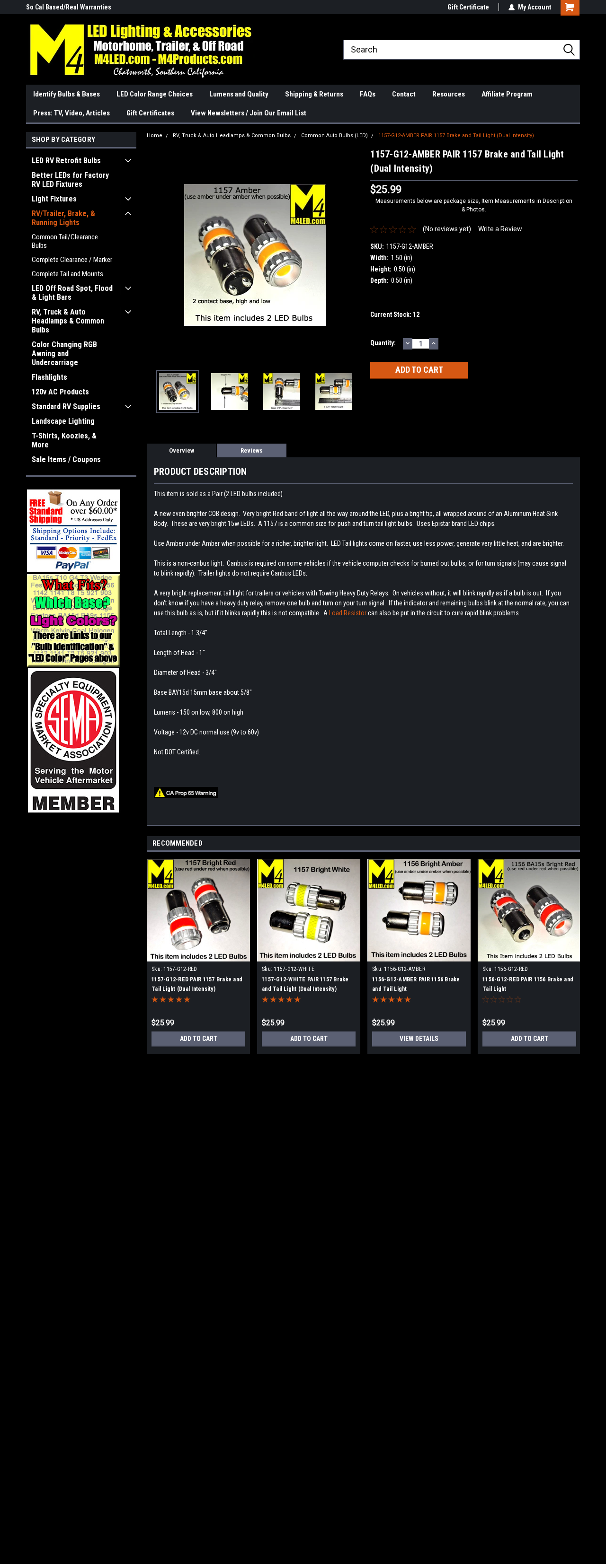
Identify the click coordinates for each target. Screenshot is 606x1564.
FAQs (367, 94)
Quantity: (383, 343)
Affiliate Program (507, 94)
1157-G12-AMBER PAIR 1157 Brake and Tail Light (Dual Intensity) (456, 135)
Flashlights (49, 377)
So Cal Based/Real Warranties (68, 7)
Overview (181, 450)
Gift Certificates (150, 113)
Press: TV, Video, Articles (71, 113)
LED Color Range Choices (154, 94)
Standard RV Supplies (66, 406)
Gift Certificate (468, 7)
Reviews (252, 450)
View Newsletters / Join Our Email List (248, 113)
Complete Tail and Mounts (67, 274)
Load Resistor (348, 613)
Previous (156, 255)
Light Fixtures (54, 198)
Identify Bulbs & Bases (66, 94)
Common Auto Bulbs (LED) (334, 135)
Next (353, 255)
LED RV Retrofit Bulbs (66, 160)
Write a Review (500, 229)
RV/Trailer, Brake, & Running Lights (63, 218)
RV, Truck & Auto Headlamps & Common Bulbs (68, 320)
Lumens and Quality (238, 94)
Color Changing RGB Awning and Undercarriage (64, 353)
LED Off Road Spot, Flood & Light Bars (72, 293)
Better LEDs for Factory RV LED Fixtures (70, 180)
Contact (404, 94)
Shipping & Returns (314, 94)
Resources (448, 94)
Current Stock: (394, 314)
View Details (419, 1038)
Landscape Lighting (63, 421)
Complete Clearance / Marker (72, 259)
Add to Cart (198, 1038)
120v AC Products (60, 391)
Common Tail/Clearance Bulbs (65, 241)
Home (154, 135)
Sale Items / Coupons (66, 459)
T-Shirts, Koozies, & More (64, 440)
